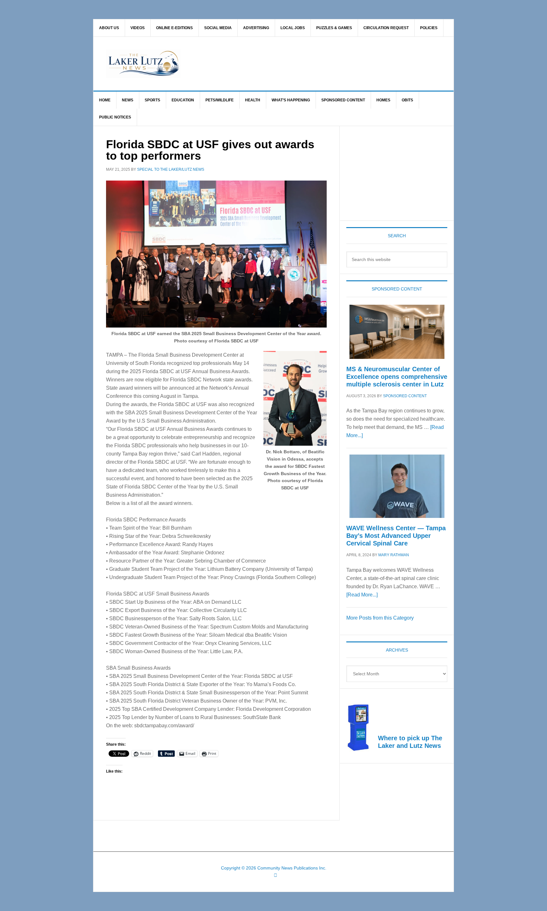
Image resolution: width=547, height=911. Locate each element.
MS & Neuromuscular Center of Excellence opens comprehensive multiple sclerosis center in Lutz (396, 377)
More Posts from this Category (380, 618)
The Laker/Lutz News (289, 63)
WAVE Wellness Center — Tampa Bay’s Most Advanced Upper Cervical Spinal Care (396, 536)
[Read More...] (362, 594)
